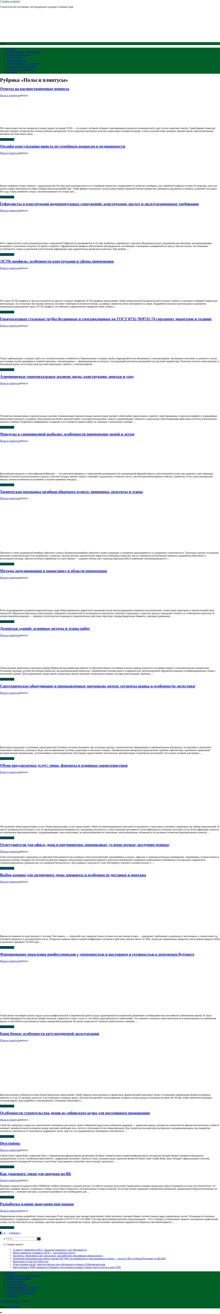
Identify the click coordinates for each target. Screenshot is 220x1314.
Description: (10, 1143)
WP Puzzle (14, 1306)
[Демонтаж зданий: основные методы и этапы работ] (24, 662)
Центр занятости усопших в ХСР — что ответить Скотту (44, 1252)
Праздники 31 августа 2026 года (30, 1261)
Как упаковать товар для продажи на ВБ (35, 1174)
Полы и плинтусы (10, 95)
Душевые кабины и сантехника (23, 63)
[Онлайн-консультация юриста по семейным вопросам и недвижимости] (24, 180)
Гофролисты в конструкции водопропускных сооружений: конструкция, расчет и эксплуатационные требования (99, 204)
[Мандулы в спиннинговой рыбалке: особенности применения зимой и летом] (24, 468)
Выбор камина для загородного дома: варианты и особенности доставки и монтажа (73, 875)
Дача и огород (14, 57)
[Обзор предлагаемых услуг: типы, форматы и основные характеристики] (24, 821)
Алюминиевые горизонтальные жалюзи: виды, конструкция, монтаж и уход (67, 376)
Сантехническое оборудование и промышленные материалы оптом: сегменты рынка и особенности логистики (97, 686)
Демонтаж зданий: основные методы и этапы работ (45, 628)
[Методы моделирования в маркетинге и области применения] (24, 605)
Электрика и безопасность (20, 66)
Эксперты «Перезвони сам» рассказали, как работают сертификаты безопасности (58, 1255)
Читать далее (7, 139)
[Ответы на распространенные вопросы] (24, 122)
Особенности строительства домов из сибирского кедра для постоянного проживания (75, 1113)
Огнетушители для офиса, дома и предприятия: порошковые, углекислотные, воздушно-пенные (84, 845)
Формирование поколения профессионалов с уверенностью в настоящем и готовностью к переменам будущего (97, 954)
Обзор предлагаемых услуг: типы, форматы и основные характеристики (64, 765)
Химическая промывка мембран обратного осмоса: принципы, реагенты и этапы (71, 492)
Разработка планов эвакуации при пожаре (37, 1204)
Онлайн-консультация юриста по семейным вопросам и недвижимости (62, 146)
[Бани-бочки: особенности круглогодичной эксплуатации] (24, 1089)
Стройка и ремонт (10, 1)
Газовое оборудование (18, 54)
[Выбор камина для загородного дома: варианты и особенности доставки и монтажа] (24, 930)
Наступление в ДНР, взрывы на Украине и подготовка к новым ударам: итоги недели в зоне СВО (67, 1267)
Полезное (11, 72)
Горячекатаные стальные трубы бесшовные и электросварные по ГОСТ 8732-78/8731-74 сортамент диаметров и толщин (105, 319)
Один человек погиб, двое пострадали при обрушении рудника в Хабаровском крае (59, 1264)
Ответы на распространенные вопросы (34, 89)
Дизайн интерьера (16, 60)
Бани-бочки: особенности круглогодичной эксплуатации (49, 1033)
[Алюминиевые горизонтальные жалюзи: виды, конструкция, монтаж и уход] (24, 410)
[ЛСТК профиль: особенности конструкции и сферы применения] (24, 295)
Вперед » (16, 1233)
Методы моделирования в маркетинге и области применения (53, 571)
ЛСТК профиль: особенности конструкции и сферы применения (57, 261)
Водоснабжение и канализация (23, 52)
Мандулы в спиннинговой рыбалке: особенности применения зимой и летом (67, 434)
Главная (10, 49)
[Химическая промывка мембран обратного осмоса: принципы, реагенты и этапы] (24, 547)
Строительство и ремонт (19, 69)
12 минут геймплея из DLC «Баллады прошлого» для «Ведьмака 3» (50, 1250)
